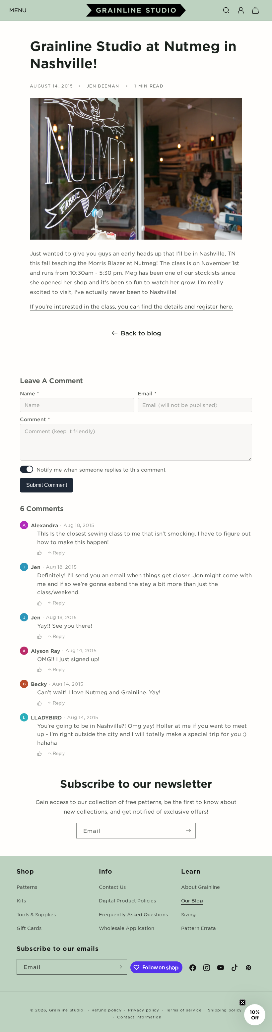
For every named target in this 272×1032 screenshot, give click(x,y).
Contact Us (112, 887)
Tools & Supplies (36, 914)
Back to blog (141, 333)
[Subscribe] (188, 830)
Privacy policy (143, 1009)
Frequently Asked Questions (133, 914)
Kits (21, 900)
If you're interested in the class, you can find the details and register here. (131, 306)
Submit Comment (46, 485)
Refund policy (106, 1009)
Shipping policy (225, 1009)
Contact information (139, 1016)
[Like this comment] (39, 552)
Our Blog (192, 900)
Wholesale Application (126, 928)
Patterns (27, 887)
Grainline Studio (66, 1009)
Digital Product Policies (127, 900)
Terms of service (184, 1009)
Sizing (188, 914)
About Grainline (200, 887)
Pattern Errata (198, 928)
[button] (18, 10)
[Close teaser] (242, 1002)
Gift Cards (29, 928)
